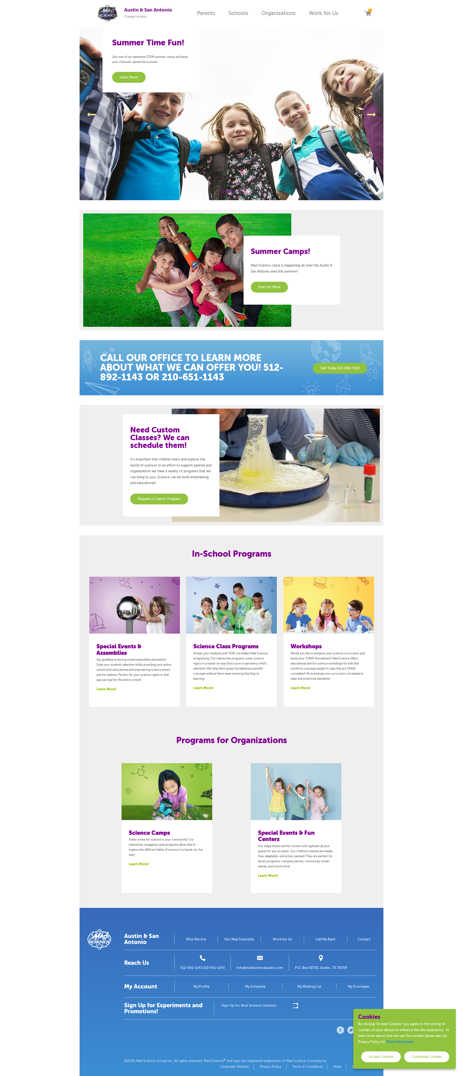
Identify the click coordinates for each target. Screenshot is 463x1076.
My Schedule (255, 986)
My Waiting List (309, 986)
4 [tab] (240, 191)
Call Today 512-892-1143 (340, 368)
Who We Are (196, 939)
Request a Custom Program (159, 499)
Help (337, 1067)
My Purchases (358, 986)
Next (371, 115)
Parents (206, 13)
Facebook (340, 1030)
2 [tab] (228, 191)
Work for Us (323, 13)
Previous (91, 115)
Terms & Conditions (307, 1067)
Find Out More (269, 287)
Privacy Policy (270, 1067)
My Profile (201, 986)
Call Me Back (325, 939)
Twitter (351, 1030)
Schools (238, 13)
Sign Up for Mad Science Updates (249, 1005)
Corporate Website (234, 1067)
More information (400, 1042)
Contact (364, 939)
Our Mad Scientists (239, 939)
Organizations (278, 13)
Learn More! (106, 689)
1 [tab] (222, 191)
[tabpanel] (231, 114)
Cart (368, 13)
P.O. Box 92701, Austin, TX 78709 (321, 968)
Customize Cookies (427, 1057)
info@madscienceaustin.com (260, 968)
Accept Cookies (381, 1057)
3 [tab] (234, 191)
